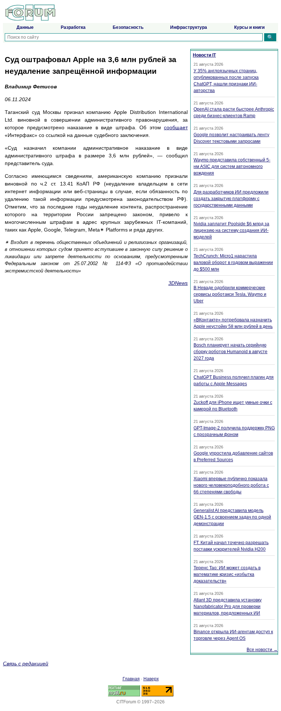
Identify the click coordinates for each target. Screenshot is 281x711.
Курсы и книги (249, 27)
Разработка (73, 27)
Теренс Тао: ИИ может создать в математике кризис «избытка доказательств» (227, 574)
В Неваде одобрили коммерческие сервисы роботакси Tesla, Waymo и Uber (230, 294)
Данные (25, 27)
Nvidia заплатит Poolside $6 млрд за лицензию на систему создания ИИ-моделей (231, 230)
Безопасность (128, 27)
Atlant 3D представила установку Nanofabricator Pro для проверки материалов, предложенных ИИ (228, 606)
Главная (131, 678)
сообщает (176, 127)
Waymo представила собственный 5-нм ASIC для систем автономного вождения (232, 166)
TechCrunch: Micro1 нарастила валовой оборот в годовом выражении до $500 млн (233, 262)
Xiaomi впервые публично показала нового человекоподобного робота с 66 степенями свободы (231, 485)
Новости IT (204, 55)
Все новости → (262, 649)
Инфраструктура (188, 27)
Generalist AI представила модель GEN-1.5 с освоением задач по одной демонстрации (232, 517)
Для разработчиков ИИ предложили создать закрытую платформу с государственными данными (231, 199)
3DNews (178, 283)
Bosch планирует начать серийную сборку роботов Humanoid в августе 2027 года (230, 352)
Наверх (151, 678)
